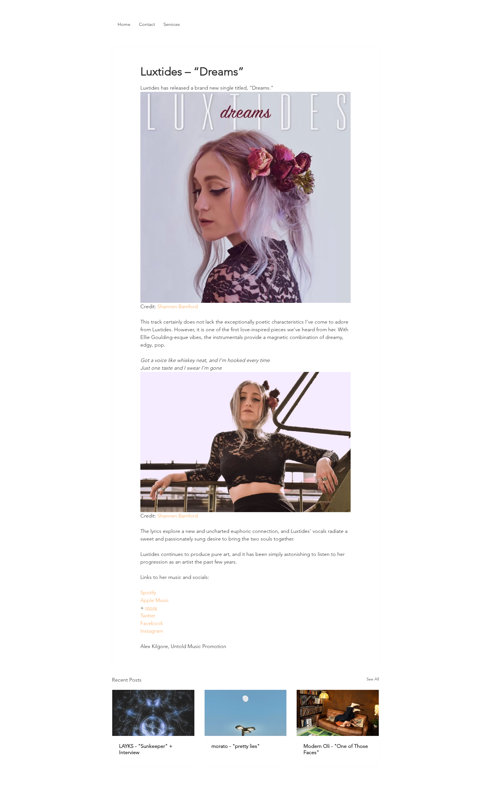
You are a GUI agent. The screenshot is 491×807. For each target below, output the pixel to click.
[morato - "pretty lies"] (246, 713)
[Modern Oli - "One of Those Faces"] (338, 713)
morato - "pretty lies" (235, 746)
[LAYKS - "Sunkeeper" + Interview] (153, 713)
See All (373, 679)
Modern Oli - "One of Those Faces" (335, 749)
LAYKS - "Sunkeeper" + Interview (145, 749)
